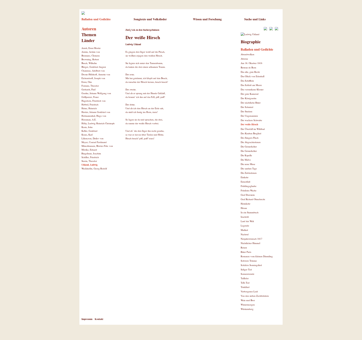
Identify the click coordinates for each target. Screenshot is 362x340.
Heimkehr (245, 203)
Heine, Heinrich (89, 108)
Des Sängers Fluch (250, 137)
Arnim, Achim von (90, 51)
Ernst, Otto (86, 81)
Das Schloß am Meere (251, 85)
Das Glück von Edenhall (252, 76)
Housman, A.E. (88, 119)
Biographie (251, 42)
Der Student (246, 111)
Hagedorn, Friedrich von (93, 100)
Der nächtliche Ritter (251, 102)
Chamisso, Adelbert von (93, 70)
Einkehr (244, 177)
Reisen (244, 247)
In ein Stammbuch (250, 212)
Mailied (244, 229)
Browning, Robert (90, 59)
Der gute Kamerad (250, 93)
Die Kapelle (246, 155)
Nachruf (245, 234)
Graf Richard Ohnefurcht (253, 199)
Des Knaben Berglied (251, 133)
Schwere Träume (249, 260)
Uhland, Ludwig (89, 164)
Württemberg (247, 309)
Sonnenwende (247, 273)
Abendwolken (247, 54)
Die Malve (246, 159)
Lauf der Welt (247, 221)
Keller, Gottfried (89, 130)
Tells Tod (245, 282)
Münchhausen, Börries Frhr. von (97, 145)
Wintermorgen (248, 304)
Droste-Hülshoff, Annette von (95, 74)
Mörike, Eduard (89, 149)
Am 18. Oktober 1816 (251, 63)
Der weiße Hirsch (249, 124)
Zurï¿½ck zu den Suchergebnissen (142, 30)
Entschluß (245, 181)
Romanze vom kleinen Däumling (257, 256)
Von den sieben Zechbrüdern (255, 295)
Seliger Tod (246, 269)
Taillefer (245, 278)
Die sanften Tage (249, 168)
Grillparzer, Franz (90, 96)
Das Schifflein (247, 80)
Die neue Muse (248, 164)
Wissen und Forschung (207, 19)
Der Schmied (247, 107)
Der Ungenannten (249, 115)
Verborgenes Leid (249, 291)
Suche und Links (255, 19)
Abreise (244, 58)
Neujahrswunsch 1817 (251, 238)
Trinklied (245, 287)
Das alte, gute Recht (250, 71)
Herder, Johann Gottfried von (95, 112)
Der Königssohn (248, 98)
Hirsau (244, 208)
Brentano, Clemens (90, 55)
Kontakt (99, 319)
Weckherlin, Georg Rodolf (94, 168)
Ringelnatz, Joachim (91, 153)
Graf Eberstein (248, 194)
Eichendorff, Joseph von (93, 78)
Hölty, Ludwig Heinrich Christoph (98, 123)
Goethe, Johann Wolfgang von (96, 93)
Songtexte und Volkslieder (150, 19)
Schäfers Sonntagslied (251, 265)
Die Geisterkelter (249, 146)
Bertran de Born (248, 67)
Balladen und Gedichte (96, 19)
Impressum (86, 319)
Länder (88, 40)
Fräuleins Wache (248, 190)
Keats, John (87, 127)
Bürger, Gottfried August (93, 66)
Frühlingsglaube (248, 186)
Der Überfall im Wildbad (253, 128)
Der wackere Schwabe (251, 120)
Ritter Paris (246, 251)
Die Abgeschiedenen (251, 142)
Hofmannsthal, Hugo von (93, 115)
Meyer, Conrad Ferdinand (94, 142)
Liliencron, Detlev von (92, 138)
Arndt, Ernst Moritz (91, 48)
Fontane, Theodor (90, 85)
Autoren (88, 29)
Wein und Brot (248, 300)
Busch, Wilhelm (89, 63)
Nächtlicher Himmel (250, 243)
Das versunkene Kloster (252, 89)
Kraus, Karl (87, 134)
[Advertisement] (174, 158)
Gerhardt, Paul (88, 89)
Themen (88, 35)
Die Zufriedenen (249, 172)
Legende (245, 225)
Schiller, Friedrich (90, 157)
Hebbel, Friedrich (89, 104)
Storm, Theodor (89, 160)
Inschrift (245, 216)
